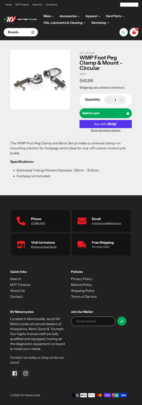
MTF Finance (22, 4)
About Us (37, 4)
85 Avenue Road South (44, 246)
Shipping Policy (82, 291)
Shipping (86, 87)
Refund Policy (81, 285)
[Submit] (121, 321)
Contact (16, 297)
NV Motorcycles (30, 395)
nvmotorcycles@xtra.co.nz (106, 223)
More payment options (105, 130)
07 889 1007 (38, 223)
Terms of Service (84, 297)
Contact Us (51, 4)
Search (15, 279)
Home (9, 4)
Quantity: (92, 99)
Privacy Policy (81, 279)
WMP (83, 74)
